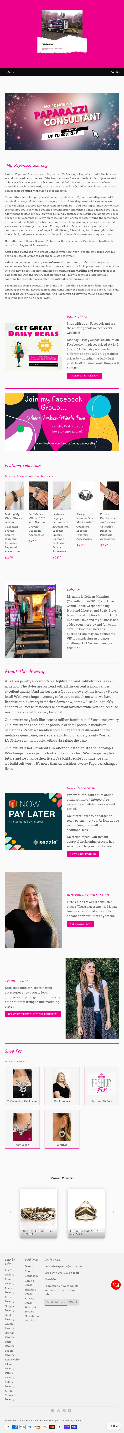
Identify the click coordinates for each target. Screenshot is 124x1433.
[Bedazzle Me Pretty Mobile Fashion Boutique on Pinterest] (58, 1411)
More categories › (16, 1061)
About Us (30, 1271)
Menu (10, 72)
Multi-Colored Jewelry (10, 1395)
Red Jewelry (12, 1359)
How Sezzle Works (83, 854)
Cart (118, 72)
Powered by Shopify (71, 1420)
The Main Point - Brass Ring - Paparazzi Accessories (87, 1236)
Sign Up (73, 1302)
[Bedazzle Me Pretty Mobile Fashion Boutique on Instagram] (64, 1411)
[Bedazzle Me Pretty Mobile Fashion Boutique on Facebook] (53, 1411)
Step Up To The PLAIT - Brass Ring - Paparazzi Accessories (39, 1236)
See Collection (80, 923)
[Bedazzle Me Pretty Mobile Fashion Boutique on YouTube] (69, 1411)
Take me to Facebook (84, 375)
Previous (7, 121)
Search (29, 1266)
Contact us (32, 1275)
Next (117, 121)
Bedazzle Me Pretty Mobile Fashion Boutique (35, 1420)
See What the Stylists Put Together (32, 1014)
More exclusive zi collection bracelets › (29, 476)
